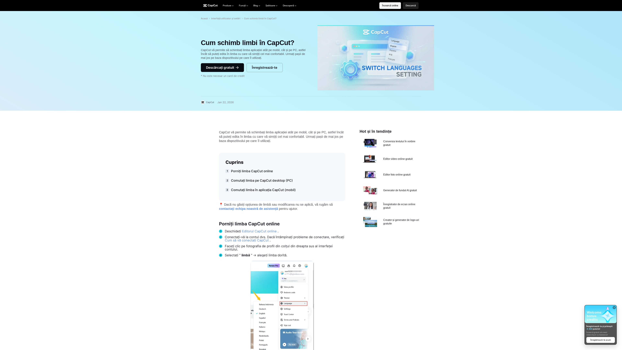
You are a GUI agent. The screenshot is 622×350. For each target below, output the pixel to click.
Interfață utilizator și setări (225, 18)
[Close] (614, 307)
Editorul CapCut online (260, 231)
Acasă (204, 18)
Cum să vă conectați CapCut (247, 240)
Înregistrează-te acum (600, 340)
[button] (411, 5)
